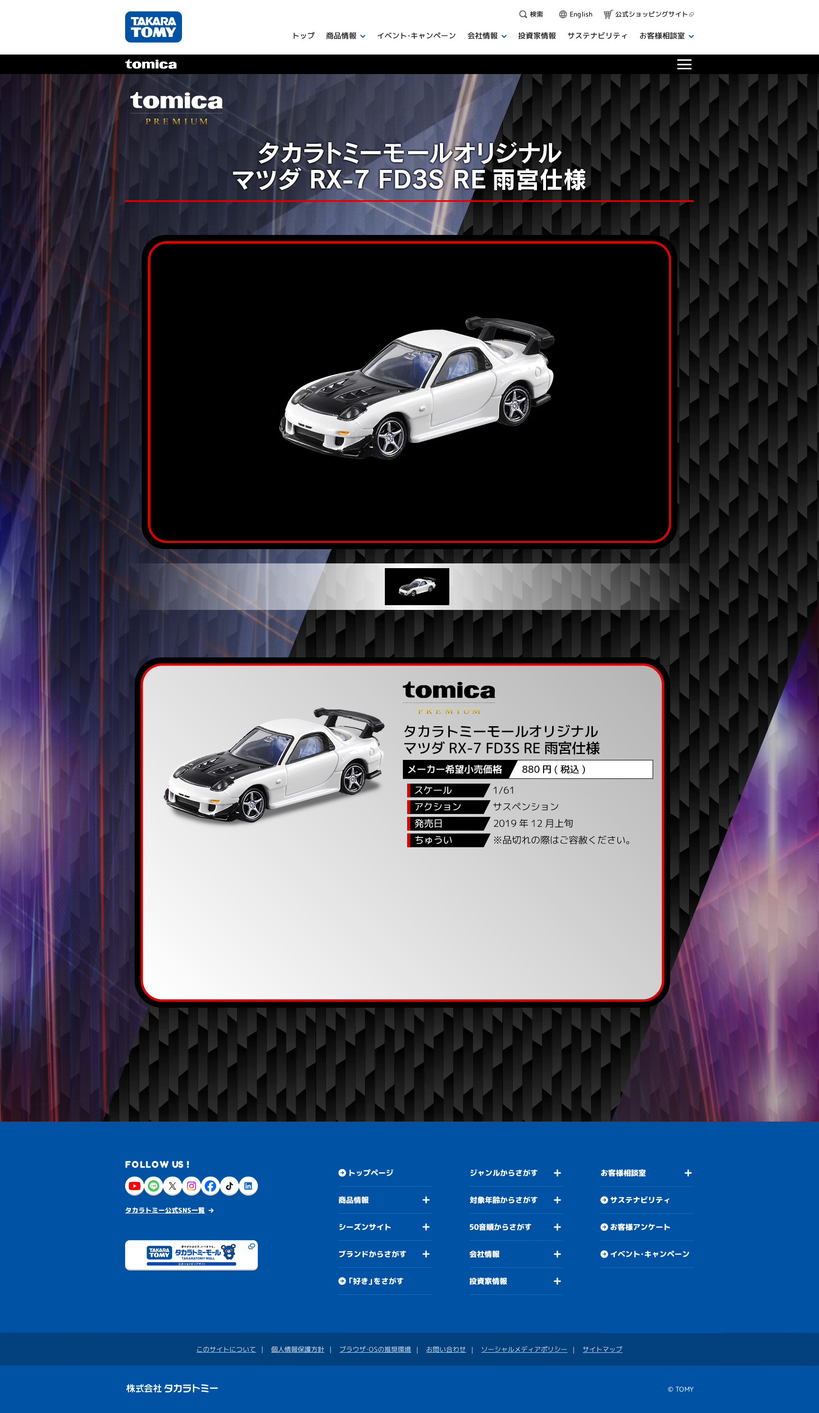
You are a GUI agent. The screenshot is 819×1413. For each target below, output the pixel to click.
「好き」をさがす (376, 1280)
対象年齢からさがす (504, 1200)
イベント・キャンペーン (650, 1254)
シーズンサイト (364, 1226)
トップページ (370, 1172)
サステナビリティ (640, 1200)
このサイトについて (226, 1348)
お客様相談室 (623, 1173)
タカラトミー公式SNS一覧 (165, 1209)
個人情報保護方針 (297, 1348)
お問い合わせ (446, 1349)
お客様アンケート (640, 1227)
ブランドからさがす (372, 1253)
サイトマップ (602, 1349)
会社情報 (484, 1254)
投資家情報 (488, 1281)
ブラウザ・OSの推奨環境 (375, 1348)
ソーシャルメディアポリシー (524, 1349)
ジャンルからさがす (504, 1173)
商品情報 (353, 1199)
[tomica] (151, 60)
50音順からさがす (500, 1227)
